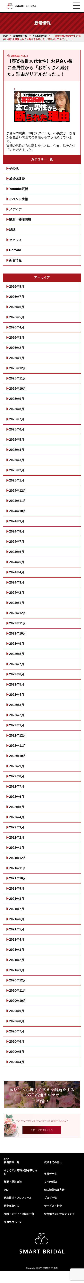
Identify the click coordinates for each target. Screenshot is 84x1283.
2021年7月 (16, 909)
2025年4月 (16, 449)
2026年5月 (16, 317)
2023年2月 (16, 715)
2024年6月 (16, 552)
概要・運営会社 (13, 1181)
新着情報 (15, 260)
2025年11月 (17, 378)
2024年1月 (16, 603)
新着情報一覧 (11, 1162)
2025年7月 (16, 419)
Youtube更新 (18, 189)
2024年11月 (17, 500)
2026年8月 (16, 286)
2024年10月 (17, 511)
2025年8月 (16, 409)
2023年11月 (17, 623)
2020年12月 (17, 980)
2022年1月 (16, 847)
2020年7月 (16, 1031)
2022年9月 (16, 766)
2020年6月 (16, 1041)
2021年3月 (16, 949)
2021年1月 (16, 970)
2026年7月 (16, 296)
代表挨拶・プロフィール (18, 1197)
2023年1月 (16, 725)
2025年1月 (16, 480)
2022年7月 (16, 786)
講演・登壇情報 (20, 219)
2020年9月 (16, 1011)
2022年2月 (16, 837)
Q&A (6, 1189)
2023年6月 (16, 674)
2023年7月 (16, 664)
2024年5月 (16, 562)
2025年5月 (16, 439)
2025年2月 (16, 470)
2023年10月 (17, 633)
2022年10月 (17, 756)
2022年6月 (16, 796)
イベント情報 (18, 199)
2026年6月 (16, 307)
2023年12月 (17, 613)
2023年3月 (16, 705)
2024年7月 (16, 541)
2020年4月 (16, 1062)
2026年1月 (16, 358)
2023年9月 (16, 643)
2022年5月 (16, 807)
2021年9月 (16, 888)
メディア (15, 209)
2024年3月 (16, 582)
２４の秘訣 (50, 1181)
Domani (15, 250)
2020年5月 (16, 1051)
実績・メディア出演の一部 (19, 1213)
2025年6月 (16, 429)
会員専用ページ (13, 1221)
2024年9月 (16, 521)
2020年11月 (17, 990)
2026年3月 (16, 337)
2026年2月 (16, 347)
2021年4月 (16, 939)
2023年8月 (16, 654)
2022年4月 (16, 817)
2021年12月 (17, 858)
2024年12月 (17, 490)
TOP (6, 1159)
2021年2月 (16, 960)
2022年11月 (17, 745)
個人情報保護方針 (54, 1189)
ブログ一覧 (50, 1197)
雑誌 (12, 229)
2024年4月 (16, 572)
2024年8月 (16, 531)
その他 (14, 168)
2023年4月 (16, 694)
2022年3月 (16, 827)
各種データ (50, 1173)
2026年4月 (16, 327)
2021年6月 (16, 919)
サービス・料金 (53, 1205)
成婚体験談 (17, 178)
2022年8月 (16, 776)
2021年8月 (16, 898)
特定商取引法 (11, 1205)
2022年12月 (17, 735)
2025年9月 (16, 398)
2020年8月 (16, 1021)
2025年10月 (17, 388)
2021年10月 (17, 878)
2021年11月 (17, 868)
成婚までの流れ (53, 1162)
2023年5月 (16, 684)
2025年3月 (16, 460)
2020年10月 (17, 1000)
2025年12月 (17, 368)
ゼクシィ (15, 240)
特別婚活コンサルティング (59, 1213)
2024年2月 (16, 592)
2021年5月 (16, 929)
